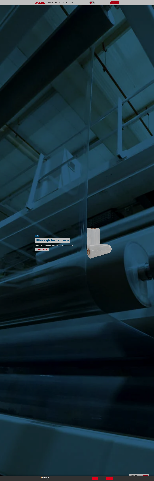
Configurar (102, 478)
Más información (84, 479)
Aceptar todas (109, 478)
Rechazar (95, 478)
